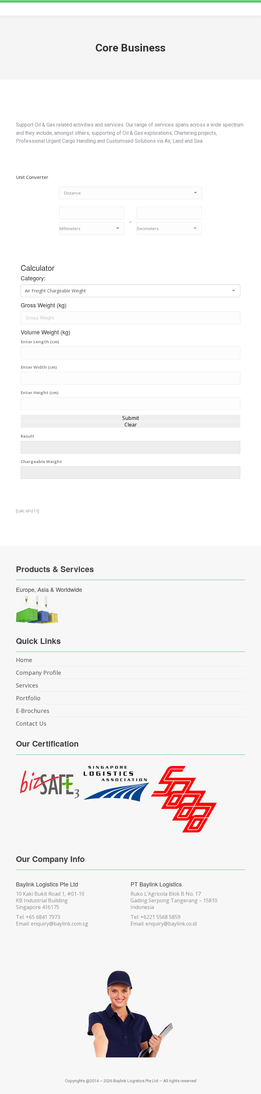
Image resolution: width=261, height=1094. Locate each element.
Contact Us (31, 723)
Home (24, 660)
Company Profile (38, 672)
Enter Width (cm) (39, 367)
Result (27, 436)
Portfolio (28, 698)
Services (27, 685)
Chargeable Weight (41, 461)
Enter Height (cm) (39, 392)
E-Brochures (32, 711)
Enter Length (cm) (40, 342)
